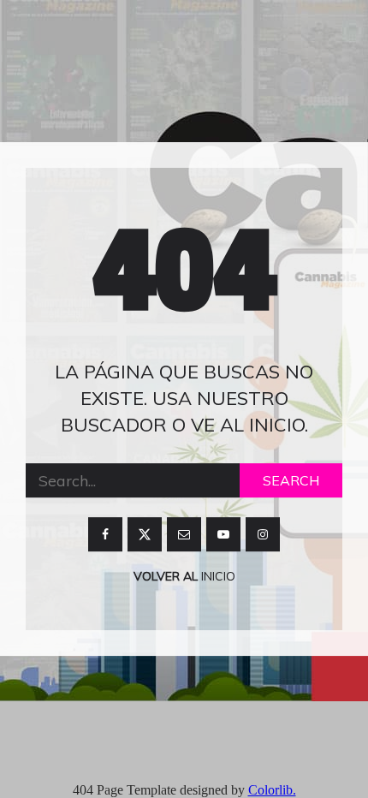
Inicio (216, 577)
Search (291, 481)
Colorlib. (272, 790)
